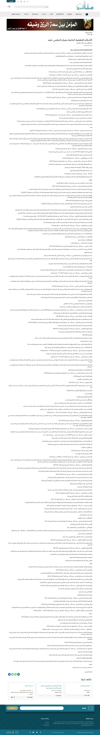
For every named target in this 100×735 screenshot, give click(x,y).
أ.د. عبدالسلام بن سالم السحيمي (26, 690)
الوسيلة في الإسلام (85, 686)
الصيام (90, 45)
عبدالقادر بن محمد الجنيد (84, 42)
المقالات (86, 45)
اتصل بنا (47, 723)
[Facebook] (9, 674)
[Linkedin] (18, 674)
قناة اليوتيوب (46, 725)
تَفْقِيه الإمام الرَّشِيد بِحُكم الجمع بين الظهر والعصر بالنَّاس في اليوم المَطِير (51, 687)
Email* (42, 707)
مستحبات (31, 694)
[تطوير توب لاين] (12, 732)
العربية (11, 1)
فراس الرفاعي (87, 690)
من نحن (47, 722)
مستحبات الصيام (29, 686)
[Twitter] (12, 674)
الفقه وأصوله (22, 692)
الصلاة (60, 692)
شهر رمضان (16, 692)
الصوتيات (31, 692)
